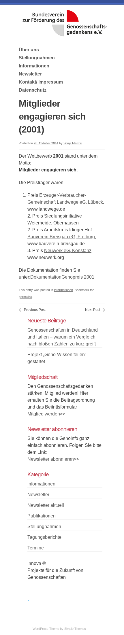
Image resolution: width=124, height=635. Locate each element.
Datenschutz (32, 90)
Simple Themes (75, 628)
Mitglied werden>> (46, 413)
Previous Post (35, 310)
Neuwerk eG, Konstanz (67, 250)
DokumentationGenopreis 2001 (62, 277)
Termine (35, 547)
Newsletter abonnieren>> (53, 459)
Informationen (34, 65)
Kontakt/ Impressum (41, 82)
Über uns (29, 49)
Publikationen (41, 515)
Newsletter (30, 73)
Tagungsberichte (44, 537)
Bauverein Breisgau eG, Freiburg (61, 236)
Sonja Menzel (72, 143)
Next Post (92, 310)
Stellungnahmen (37, 57)
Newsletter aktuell (45, 505)
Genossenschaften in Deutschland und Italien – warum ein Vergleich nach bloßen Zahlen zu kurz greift (62, 337)
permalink (25, 296)
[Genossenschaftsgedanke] (65, 34)
